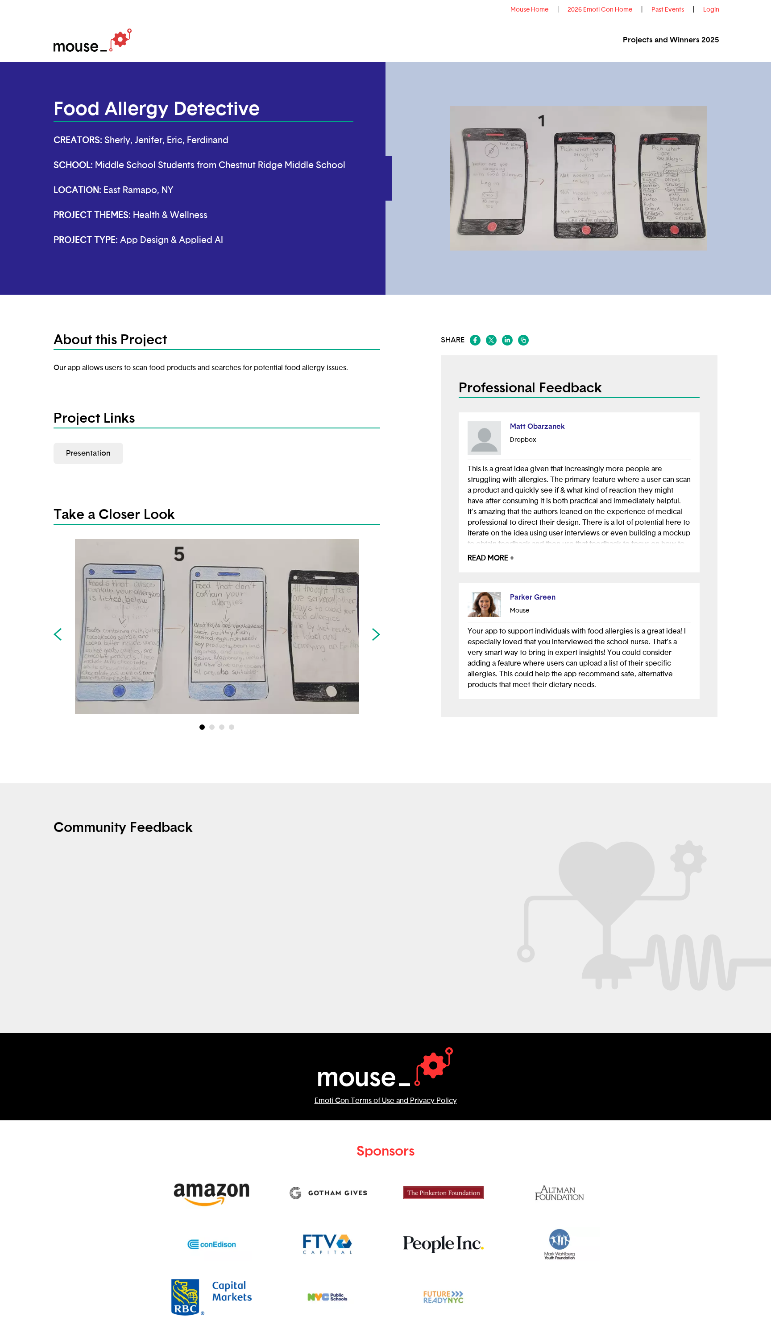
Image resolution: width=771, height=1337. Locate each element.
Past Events (667, 10)
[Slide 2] (221, 727)
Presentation (88, 453)
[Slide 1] (212, 727)
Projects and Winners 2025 (671, 40)
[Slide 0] (202, 727)
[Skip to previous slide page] (58, 634)
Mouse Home (529, 10)
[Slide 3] (231, 727)
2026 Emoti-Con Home (600, 10)
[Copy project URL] (523, 340)
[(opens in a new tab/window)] (475, 340)
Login (711, 10)
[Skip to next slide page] (376, 634)
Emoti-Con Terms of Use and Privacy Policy (386, 1100)
